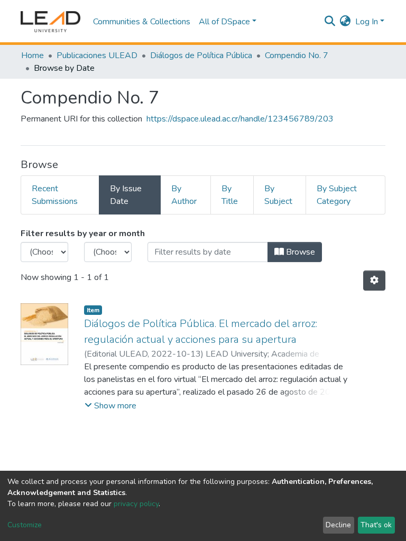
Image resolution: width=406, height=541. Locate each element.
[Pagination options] (374, 280)
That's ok (376, 525)
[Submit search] (330, 21)
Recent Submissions (55, 195)
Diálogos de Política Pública (201, 55)
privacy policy (136, 504)
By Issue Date (126, 195)
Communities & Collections (141, 21)
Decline (338, 525)
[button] (345, 21)
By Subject (278, 195)
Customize (24, 525)
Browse (299, 252)
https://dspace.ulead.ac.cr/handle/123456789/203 (240, 119)
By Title (230, 195)
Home (32, 55)
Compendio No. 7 (296, 55)
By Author (184, 195)
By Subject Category (337, 195)
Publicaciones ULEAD (97, 55)
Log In (366, 21)
